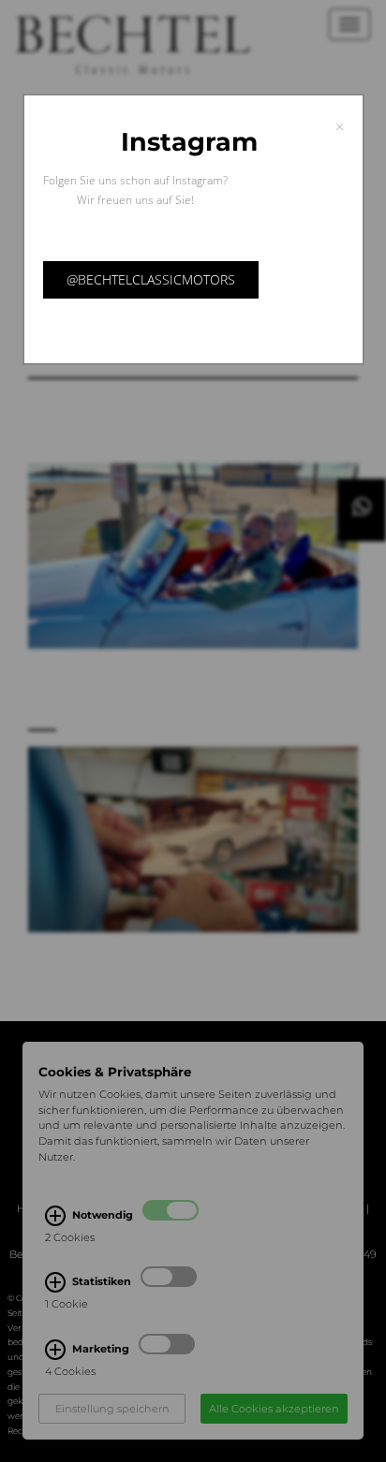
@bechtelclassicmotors (151, 279)
